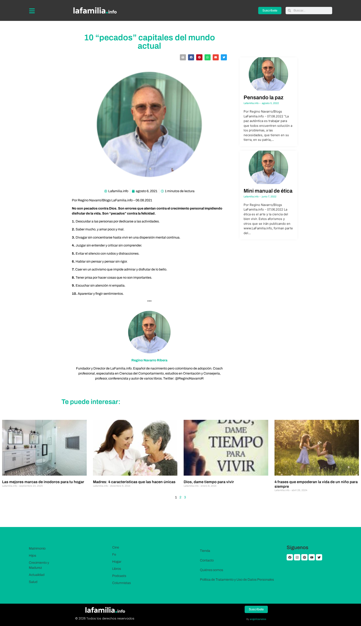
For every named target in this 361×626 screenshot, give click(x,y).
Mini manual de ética (268, 191)
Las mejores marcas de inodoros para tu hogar (43, 482)
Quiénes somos (211, 570)
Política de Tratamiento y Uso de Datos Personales (237, 579)
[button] (183, 57)
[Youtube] (312, 557)
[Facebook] (290, 557)
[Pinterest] (304, 557)
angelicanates (258, 619)
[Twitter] (319, 557)
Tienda (205, 550)
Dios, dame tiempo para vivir (209, 482)
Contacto (207, 560)
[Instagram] (297, 557)
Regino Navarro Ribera (149, 360)
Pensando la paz (263, 97)
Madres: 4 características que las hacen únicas (134, 482)
